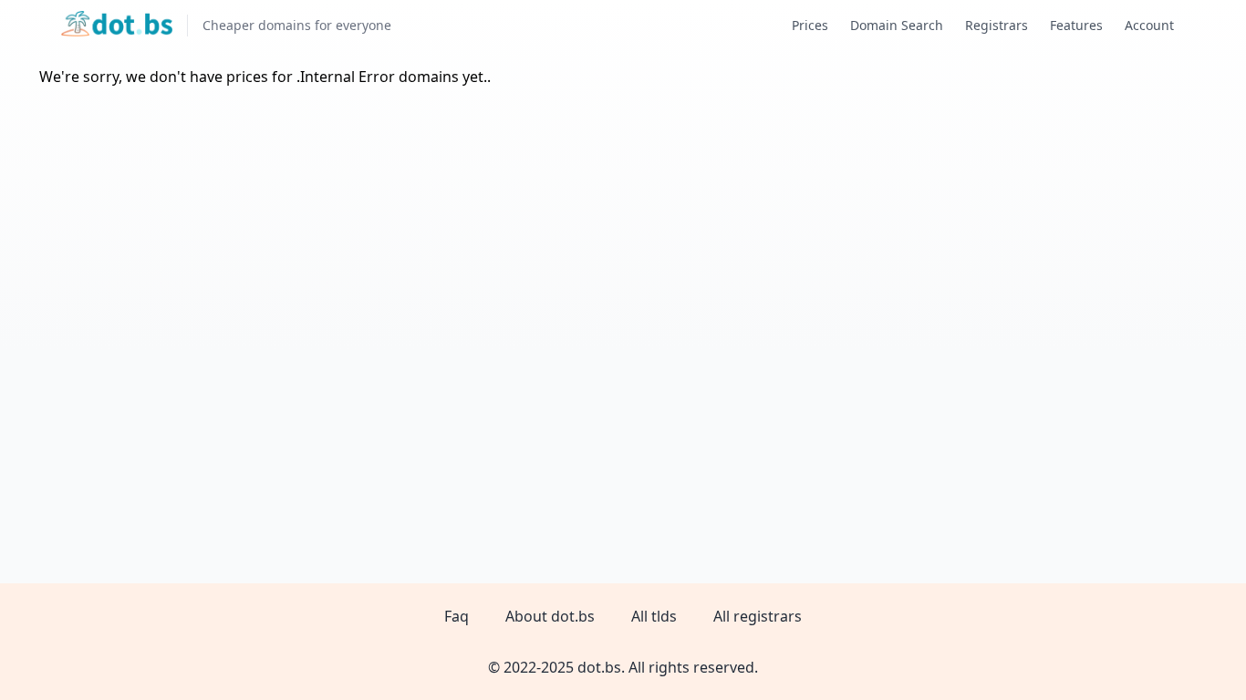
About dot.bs (550, 616)
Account (1149, 25)
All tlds (654, 616)
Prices (810, 25)
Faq (456, 616)
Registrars (996, 25)
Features (1076, 25)
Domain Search (896, 25)
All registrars (757, 616)
